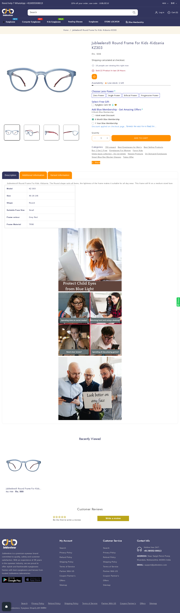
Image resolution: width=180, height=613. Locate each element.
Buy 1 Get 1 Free (99, 150)
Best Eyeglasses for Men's (130, 147)
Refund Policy (66, 557)
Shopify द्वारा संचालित (38, 608)
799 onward (110, 147)
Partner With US (67, 571)
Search (63, 548)
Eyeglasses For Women (120, 150)
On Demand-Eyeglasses (156, 154)
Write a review (113, 518)
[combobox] (83, 12)
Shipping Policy (66, 562)
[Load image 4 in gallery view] (71, 132)
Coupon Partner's (68, 576)
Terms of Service (67, 567)
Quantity (95, 133)
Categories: (97, 147)
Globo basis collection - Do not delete (109, 154)
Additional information (33, 175)
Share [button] (97, 162)
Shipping (96, 60)
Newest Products (135, 154)
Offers (62, 580)
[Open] (6, 606)
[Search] (134, 12)
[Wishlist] (94, 76)
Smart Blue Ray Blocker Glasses (106, 157)
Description (10, 175)
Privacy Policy (66, 553)
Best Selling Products (153, 147)
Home (65, 30)
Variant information (59, 175)
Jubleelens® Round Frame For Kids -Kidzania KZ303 (23, 488)
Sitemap (63, 585)
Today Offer (128, 157)
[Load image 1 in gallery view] (12, 132)
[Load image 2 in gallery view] (32, 132)
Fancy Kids (138, 150)
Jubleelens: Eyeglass (19, 608)
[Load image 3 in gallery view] (51, 132)
